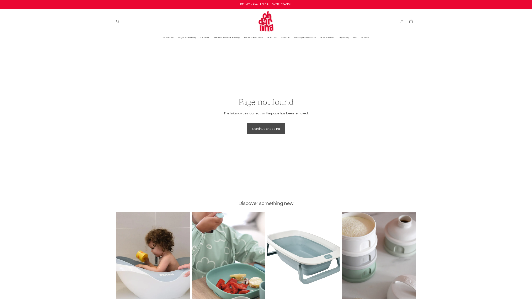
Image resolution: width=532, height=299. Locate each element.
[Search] (117, 21)
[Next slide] (183, 258)
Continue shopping (266, 128)
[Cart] (411, 21)
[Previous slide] (122, 258)
